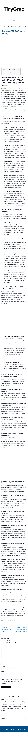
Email (3, 666)
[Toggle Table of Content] (17, 70)
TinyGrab (14, 9)
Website (3, 672)
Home (3, 26)
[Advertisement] (14, 54)
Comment (4, 646)
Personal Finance (11, 620)
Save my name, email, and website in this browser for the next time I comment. (12, 681)
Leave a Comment (22, 36)
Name (3, 661)
